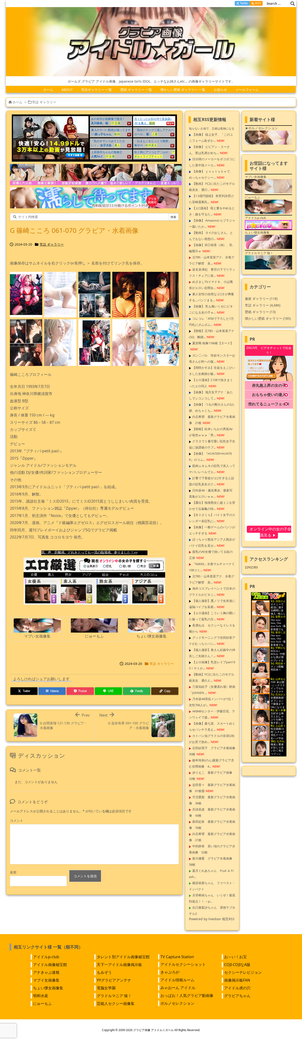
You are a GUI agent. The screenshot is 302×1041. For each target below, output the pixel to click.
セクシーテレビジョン (243, 972)
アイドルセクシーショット (183, 964)
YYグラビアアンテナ (114, 980)
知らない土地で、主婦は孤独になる (211, 128)
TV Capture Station (177, 956)
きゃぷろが (169, 972)
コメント (16, 820)
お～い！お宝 (235, 956)
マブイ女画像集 (46, 980)
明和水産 (40, 995)
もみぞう (104, 972)
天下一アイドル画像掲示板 (119, 964)
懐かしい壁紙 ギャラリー (268, 318)
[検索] (292, 3)
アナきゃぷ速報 (46, 972)
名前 (13, 872)
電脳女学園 (106, 988)
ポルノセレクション (177, 1003)
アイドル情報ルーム (177, 979)
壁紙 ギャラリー (260, 312)
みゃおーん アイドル (177, 987)
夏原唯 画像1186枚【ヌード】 (212, 343)
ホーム (17, 102)
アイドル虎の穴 (237, 988)
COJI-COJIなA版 (237, 964)
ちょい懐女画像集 (48, 988)
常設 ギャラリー (44, 102)
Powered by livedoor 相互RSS (212, 919)
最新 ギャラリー (261, 298)
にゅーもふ (42, 1003)
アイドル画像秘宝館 (50, 964)
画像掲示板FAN (237, 980)
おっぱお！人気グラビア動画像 (186, 995)
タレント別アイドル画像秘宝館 (123, 956)
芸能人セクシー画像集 (115, 1003)
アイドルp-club (46, 956)
